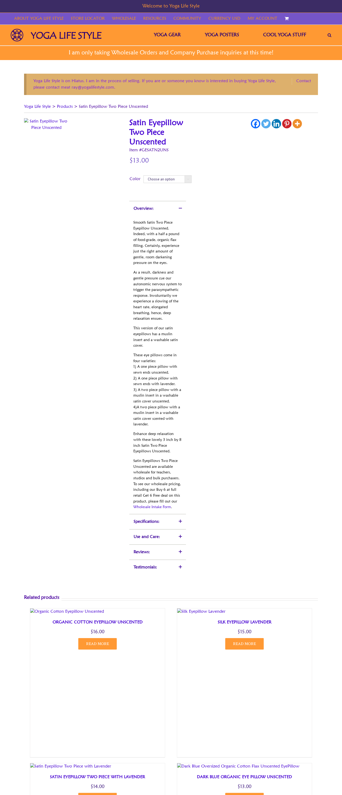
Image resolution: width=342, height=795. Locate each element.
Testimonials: (145, 567)
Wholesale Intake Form (152, 507)
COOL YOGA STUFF (284, 35)
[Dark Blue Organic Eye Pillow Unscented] (238, 766)
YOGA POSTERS (222, 35)
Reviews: (142, 552)
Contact (303, 81)
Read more (97, 643)
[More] (297, 123)
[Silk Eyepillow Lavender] (201, 612)
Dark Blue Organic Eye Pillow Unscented (244, 777)
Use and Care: (147, 537)
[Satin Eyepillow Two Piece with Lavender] (70, 766)
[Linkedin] (276, 123)
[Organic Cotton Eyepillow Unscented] (67, 612)
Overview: (144, 209)
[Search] (329, 35)
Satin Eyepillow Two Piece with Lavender (97, 777)
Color (135, 179)
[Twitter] (266, 123)
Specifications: (147, 522)
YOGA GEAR (167, 35)
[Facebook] (255, 123)
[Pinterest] (287, 123)
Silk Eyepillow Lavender (244, 622)
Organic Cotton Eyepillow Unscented (98, 622)
